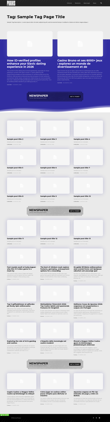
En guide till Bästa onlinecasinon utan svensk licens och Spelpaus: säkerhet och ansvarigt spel (88, 269)
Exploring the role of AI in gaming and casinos (21, 342)
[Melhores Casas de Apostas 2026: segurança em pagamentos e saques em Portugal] (88, 293)
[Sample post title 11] (21, 228)
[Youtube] (99, 418)
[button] (101, 3)
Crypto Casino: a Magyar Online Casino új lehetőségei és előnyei (20, 393)
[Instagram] (96, 418)
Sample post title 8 (15, 196)
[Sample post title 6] (55, 157)
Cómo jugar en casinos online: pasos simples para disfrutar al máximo (53, 394)
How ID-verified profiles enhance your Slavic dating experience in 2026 (26, 63)
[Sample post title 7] (88, 157)
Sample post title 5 (15, 168)
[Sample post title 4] (88, 128)
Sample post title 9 (48, 196)
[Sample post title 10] (88, 186)
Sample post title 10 (82, 196)
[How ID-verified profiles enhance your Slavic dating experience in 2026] (30, 43)
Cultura (9, 84)
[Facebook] (93, 418)
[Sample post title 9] (55, 186)
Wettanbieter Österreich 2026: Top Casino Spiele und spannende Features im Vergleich (54, 306)
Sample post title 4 (82, 139)
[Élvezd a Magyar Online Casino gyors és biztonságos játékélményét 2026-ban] (88, 330)
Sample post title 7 (82, 168)
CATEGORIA (9, 144)
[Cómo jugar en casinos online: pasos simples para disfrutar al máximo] (55, 381)
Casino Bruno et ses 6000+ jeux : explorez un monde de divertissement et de (79, 63)
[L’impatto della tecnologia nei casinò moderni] (55, 330)
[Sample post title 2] (21, 128)
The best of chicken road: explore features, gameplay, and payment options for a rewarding (54, 269)
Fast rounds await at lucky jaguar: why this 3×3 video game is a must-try (21, 269)
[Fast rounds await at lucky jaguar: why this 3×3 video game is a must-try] (21, 256)
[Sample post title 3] (55, 128)
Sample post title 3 (48, 139)
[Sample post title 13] (88, 228)
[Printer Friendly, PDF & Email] (4, 415)
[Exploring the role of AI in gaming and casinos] (21, 330)
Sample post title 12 (48, 239)
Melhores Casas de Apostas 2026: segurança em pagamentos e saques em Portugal (88, 306)
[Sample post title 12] (55, 228)
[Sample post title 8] (21, 186)
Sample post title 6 (48, 168)
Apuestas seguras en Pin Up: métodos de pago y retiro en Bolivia (86, 394)
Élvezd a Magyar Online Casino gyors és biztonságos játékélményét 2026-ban (87, 343)
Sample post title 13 (82, 239)
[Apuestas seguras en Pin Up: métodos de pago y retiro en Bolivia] (88, 381)
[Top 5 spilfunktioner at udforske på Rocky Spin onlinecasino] (21, 293)
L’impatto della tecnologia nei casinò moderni (53, 342)
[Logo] (11, 3)
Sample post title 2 (15, 139)
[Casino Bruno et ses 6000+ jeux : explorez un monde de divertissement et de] (80, 43)
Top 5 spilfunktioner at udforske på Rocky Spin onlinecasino (21, 305)
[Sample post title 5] (21, 157)
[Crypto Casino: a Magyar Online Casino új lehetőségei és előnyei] (21, 381)
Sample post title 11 (15, 239)
